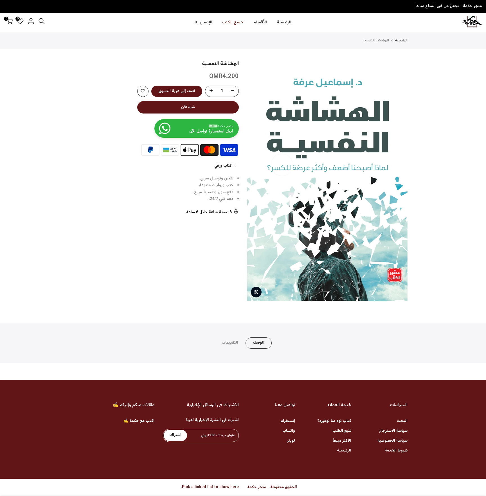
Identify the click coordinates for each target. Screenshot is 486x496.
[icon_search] (41, 22)
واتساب (288, 431)
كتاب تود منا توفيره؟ (334, 421)
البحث (402, 421)
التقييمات (230, 343)
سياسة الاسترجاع (393, 431)
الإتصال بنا (203, 22)
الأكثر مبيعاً (342, 441)
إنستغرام (287, 421)
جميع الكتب (233, 22)
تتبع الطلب (341, 431)
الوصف (258, 343)
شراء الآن (188, 107)
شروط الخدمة (396, 451)
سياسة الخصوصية (392, 441)
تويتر (291, 441)
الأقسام (260, 22)
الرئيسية (284, 22)
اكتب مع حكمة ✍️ (138, 421)
